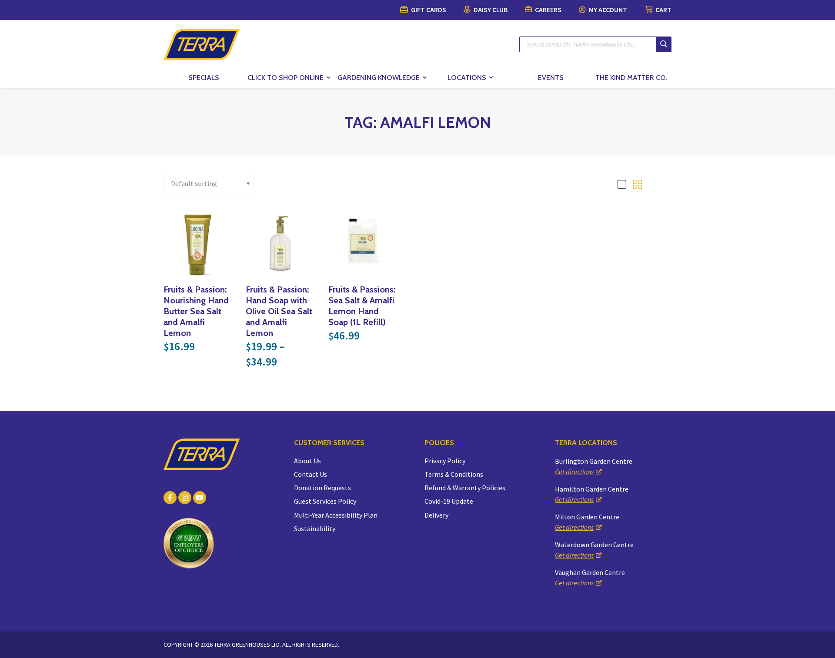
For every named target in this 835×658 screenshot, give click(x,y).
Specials (203, 77)
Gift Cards (428, 9)
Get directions (574, 471)
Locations (467, 77)
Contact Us (310, 474)
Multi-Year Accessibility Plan (335, 515)
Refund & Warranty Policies (464, 487)
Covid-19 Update (448, 501)
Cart (662, 9)
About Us (307, 460)
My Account (607, 9)
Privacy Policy (444, 460)
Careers (547, 9)
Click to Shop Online (285, 77)
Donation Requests (322, 487)
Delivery (436, 515)
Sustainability (314, 528)
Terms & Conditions (453, 474)
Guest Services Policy (325, 501)
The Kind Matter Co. (631, 77)
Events (551, 77)
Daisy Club (490, 9)
